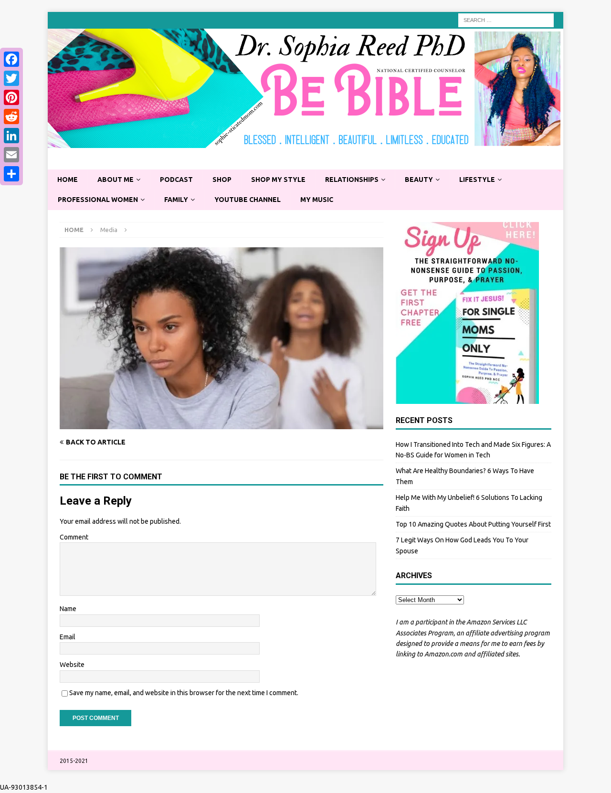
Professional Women (98, 199)
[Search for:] (506, 19)
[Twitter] (11, 78)
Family (176, 199)
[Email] (11, 154)
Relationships (352, 179)
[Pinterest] (11, 97)
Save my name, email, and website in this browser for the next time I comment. (183, 693)
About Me (115, 179)
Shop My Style (278, 179)
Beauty (419, 179)
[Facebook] (11, 59)
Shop (222, 179)
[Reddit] (11, 116)
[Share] (11, 173)
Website (72, 664)
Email (67, 637)
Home (67, 179)
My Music (316, 199)
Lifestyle (477, 179)
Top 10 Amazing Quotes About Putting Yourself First (473, 524)
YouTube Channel (247, 199)
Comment (74, 537)
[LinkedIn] (11, 135)
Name (68, 609)
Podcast (176, 179)
